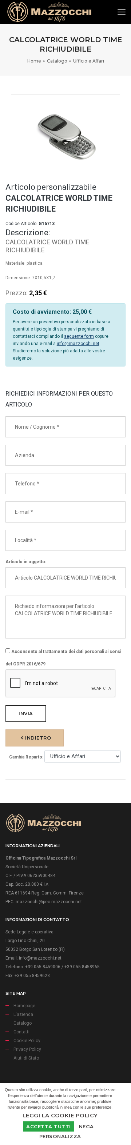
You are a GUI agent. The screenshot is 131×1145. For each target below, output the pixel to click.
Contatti (21, 1031)
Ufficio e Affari (88, 61)
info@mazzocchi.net (78, 343)
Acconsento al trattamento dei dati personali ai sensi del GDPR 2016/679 (63, 657)
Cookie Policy (26, 1040)
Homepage (24, 1005)
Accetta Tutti (48, 1126)
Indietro (37, 738)
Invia (26, 713)
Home (34, 61)
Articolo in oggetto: (25, 561)
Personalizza (60, 1136)
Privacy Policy (27, 1049)
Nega (86, 1126)
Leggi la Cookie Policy (60, 1115)
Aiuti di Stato (26, 1058)
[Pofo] (49, 12)
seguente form (79, 336)
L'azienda (23, 1014)
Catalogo (57, 61)
